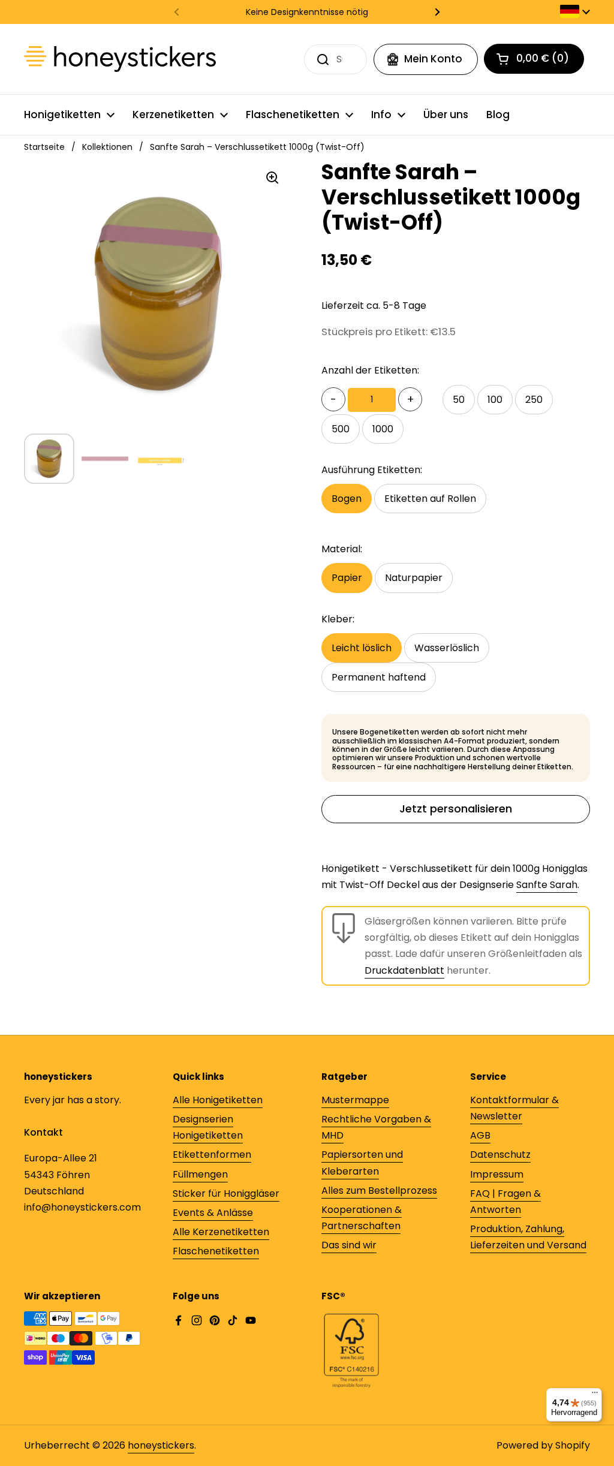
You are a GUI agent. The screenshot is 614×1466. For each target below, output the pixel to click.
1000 (382, 429)
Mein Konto (433, 59)
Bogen (347, 498)
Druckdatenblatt (404, 970)
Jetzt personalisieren (455, 808)
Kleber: (337, 619)
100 (494, 400)
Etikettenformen (212, 1154)
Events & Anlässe (213, 1213)
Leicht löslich (362, 648)
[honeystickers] (120, 59)
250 (534, 400)
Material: (341, 549)
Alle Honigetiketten (218, 1100)
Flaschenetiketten (216, 1251)
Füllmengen (200, 1174)
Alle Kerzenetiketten (221, 1232)
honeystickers (161, 1445)
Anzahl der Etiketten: (370, 370)
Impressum (496, 1174)
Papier (347, 578)
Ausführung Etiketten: (371, 470)
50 (459, 400)
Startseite (44, 147)
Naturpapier (414, 578)
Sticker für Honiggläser (226, 1193)
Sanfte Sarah (546, 885)
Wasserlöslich (446, 648)
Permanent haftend (379, 677)
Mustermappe (355, 1100)
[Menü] (595, 1395)
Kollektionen (107, 147)
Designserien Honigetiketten (208, 1127)
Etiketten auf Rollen (430, 498)
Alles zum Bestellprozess (379, 1190)
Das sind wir (349, 1245)
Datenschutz (500, 1154)
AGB (480, 1135)
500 (341, 429)
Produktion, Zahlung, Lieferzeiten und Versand (528, 1237)
